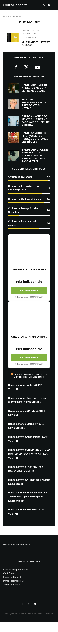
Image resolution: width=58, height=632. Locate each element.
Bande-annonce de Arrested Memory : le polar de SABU (35, 88)
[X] (28, 604)
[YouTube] (35, 604)
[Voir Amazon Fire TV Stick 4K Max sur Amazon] (29, 251)
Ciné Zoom (9, 573)
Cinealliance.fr (15, 5)
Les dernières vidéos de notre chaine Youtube (30, 376)
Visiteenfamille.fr (11, 584)
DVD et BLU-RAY (30, 33)
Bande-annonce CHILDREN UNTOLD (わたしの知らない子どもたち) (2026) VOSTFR (29, 453)
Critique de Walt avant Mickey (24, 199)
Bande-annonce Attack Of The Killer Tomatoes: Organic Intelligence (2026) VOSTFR (28, 496)
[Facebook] (22, 604)
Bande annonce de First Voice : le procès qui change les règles (35, 137)
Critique (35, 30)
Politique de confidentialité (16, 544)
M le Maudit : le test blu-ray (36, 44)
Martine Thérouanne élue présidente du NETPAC (34, 104)
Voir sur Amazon (29, 290)
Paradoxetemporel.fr (13, 580)
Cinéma (25, 30)
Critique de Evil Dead (20, 176)
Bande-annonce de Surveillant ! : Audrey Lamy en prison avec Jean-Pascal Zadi (35, 155)
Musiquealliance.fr (12, 577)
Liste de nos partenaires (15, 569)
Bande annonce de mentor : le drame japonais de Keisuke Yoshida (36, 120)
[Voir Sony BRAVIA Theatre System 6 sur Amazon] (29, 318)
